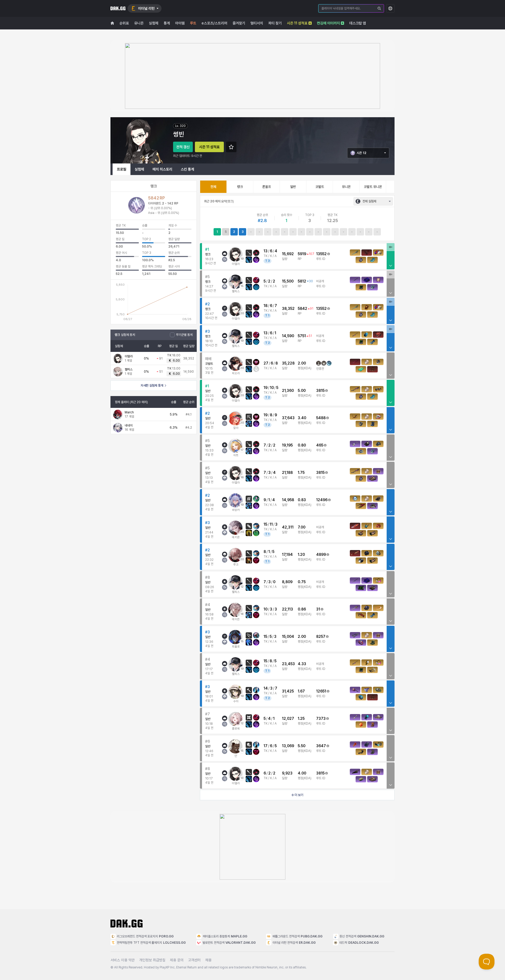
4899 (321, 554)
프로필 (121, 169)
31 (318, 609)
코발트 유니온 (373, 187)
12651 (321, 691)
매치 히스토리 (162, 169)
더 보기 (299, 795)
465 (319, 445)
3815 (320, 390)
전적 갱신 (183, 147)
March (129, 412)
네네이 (129, 425)
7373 (321, 718)
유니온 (346, 187)
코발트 (319, 187)
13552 (321, 254)
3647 (321, 746)
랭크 (240, 187)
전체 (213, 187)
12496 (321, 500)
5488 (321, 418)
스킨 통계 (187, 169)
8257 (320, 636)
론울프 (266, 187)
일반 (293, 187)
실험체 (139, 169)
